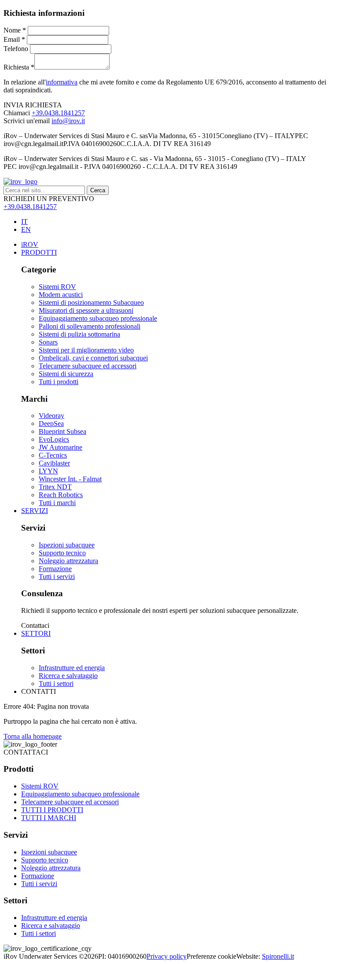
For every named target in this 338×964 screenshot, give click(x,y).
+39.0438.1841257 (58, 113)
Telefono (16, 48)
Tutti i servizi (39, 883)
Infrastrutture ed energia (54, 917)
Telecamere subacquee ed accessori (70, 802)
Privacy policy (167, 956)
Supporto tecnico (44, 860)
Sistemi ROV (40, 786)
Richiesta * (19, 67)
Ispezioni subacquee (49, 852)
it (24, 221)
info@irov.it (68, 121)
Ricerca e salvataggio (50, 925)
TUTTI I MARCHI (48, 817)
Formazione (37, 876)
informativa (61, 82)
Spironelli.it (278, 956)
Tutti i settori (38, 933)
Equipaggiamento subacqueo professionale (80, 794)
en (26, 229)
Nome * (15, 30)
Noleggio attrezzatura (51, 868)
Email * (14, 39)
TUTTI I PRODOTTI (52, 810)
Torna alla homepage (33, 736)
